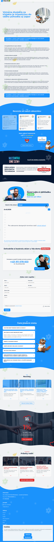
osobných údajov (18, 305)
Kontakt (4, 524)
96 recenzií (29, 137)
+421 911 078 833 (19, 261)
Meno (5, 280)
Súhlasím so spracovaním (13, 305)
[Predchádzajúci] (47, 209)
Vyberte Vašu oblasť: (11, 205)
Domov (4, 512)
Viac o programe (27, 439)
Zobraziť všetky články (27, 403)
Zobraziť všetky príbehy (27, 480)
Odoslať (7, 310)
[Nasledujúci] (49, 209)
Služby (4, 516)
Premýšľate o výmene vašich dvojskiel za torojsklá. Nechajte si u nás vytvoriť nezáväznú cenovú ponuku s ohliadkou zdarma (25, 39)
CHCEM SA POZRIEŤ (42, 142)
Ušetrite (4, 520)
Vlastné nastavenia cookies (28, 539)
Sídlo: (15, 494)
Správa (5, 295)
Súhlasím (28, 534)
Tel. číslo (29, 285)
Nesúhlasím (28, 537)
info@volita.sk (6, 506)
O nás (4, 514)
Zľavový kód (6, 290)
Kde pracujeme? (6, 518)
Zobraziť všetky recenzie (27, 145)
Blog (4, 522)
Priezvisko (30, 280)
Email (5, 285)
